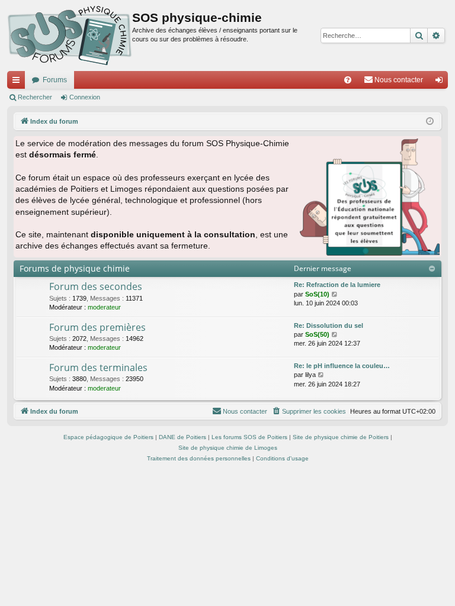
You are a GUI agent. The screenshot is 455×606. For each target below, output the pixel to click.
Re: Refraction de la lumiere (337, 284)
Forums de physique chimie (75, 268)
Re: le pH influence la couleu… (342, 365)
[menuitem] (348, 80)
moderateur (104, 307)
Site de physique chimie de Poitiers (341, 437)
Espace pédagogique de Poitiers (108, 437)
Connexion (84, 97)
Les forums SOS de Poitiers (249, 437)
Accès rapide (18, 82)
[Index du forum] (69, 35)
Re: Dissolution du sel (328, 325)
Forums (55, 80)
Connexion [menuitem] (441, 82)
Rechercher (35, 97)
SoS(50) (317, 334)
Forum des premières (97, 327)
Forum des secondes (95, 286)
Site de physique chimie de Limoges (227, 447)
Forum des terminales (98, 367)
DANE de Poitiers (182, 437)
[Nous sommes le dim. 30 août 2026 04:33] (430, 121)
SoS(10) (317, 294)
